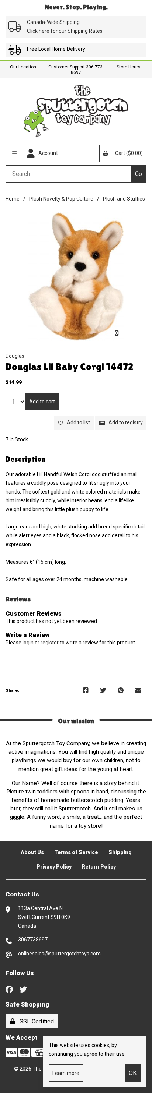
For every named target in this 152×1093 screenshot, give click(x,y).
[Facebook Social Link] (9, 989)
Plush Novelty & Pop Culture (61, 199)
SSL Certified (35, 1021)
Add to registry (124, 422)
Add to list (77, 422)
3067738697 (33, 939)
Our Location (23, 67)
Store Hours (129, 67)
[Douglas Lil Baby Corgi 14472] (76, 276)
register (50, 642)
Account (47, 153)
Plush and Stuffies (124, 199)
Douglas (15, 356)
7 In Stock (17, 439)
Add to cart (42, 401)
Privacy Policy (54, 867)
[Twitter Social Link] (23, 989)
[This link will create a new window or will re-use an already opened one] (86, 690)
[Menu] (14, 153)
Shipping (120, 852)
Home (13, 199)
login (28, 642)
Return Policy (99, 867)
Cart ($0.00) (128, 153)
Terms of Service (76, 852)
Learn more (65, 1073)
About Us (32, 852)
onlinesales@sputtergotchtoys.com (59, 953)
